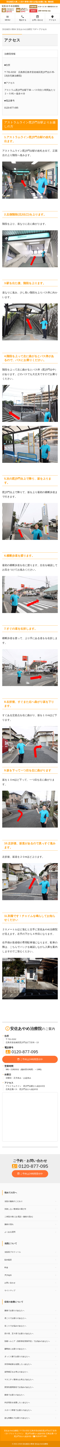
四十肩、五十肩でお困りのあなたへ (18, 1333)
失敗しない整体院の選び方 (15, 1209)
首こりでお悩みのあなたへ (15, 1326)
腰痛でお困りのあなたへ (14, 1310)
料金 (6, 1267)
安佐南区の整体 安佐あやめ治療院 (35, 1444)
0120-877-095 (22, 1052)
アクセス (52, 18)
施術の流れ (9, 1224)
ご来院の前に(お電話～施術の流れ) (18, 1217)
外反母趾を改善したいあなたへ (17, 1402)
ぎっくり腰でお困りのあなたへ (17, 1356)
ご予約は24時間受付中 (30, 1059)
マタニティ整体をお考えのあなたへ (18, 1379)
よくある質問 (9, 1232)
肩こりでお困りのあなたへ (15, 1318)
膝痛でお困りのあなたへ (14, 1395)
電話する (22, 18)
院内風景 (8, 1260)
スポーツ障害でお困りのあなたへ (18, 1410)
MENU (7, 18)
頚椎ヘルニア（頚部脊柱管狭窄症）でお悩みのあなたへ (27, 1341)
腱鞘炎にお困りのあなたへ (15, 1349)
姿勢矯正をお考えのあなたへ (16, 1372)
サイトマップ (9, 1290)
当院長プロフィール (12, 1252)
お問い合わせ (37, 18)
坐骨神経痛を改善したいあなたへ (18, 1364)
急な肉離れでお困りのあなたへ (17, 1418)
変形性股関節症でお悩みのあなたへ (18, 1387)
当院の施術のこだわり (13, 1201)
